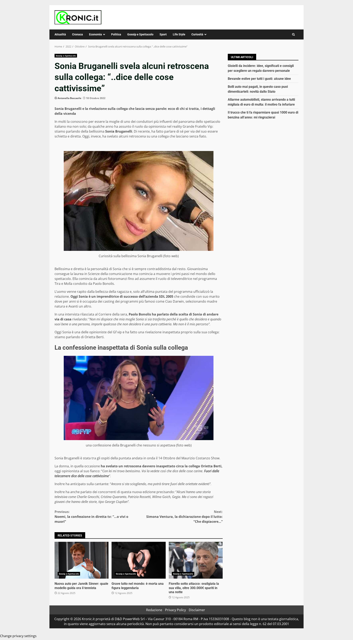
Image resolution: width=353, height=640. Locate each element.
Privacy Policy (175, 610)
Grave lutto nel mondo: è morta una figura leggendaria (138, 560)
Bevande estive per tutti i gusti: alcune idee (259, 79)
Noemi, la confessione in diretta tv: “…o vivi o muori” (91, 516)
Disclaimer (197, 610)
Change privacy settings (18, 636)
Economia (95, 34)
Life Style (179, 34)
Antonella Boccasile (69, 98)
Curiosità (197, 34)
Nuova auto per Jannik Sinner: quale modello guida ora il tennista (81, 560)
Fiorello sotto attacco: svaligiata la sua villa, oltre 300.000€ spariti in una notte (196, 560)
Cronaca (77, 34)
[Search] (293, 34)
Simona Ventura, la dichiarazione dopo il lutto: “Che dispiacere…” (184, 516)
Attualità (60, 34)
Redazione (154, 610)
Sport (163, 34)
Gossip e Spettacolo (140, 34)
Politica (116, 34)
